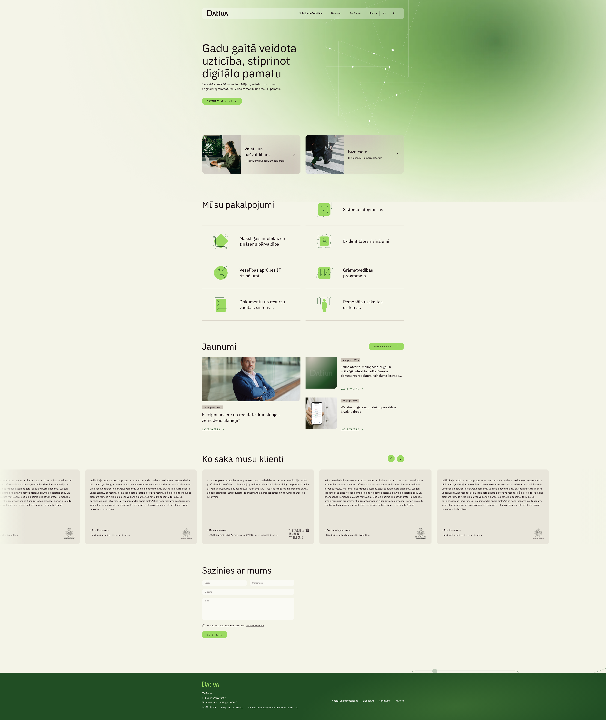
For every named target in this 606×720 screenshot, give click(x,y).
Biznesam (336, 13)
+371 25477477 (292, 707)
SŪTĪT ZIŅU (214, 634)
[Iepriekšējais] (391, 458)
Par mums (385, 700)
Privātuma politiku (255, 625)
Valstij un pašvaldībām (311, 13)
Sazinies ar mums (219, 101)
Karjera (373, 13)
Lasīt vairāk (211, 429)
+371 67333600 (235, 707)
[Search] (394, 13)
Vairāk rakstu (384, 346)
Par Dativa (355, 13)
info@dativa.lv (209, 707)
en (384, 13)
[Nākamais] (400, 458)
